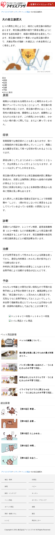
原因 (5, 80)
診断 (5, 85)
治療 (5, 87)
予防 (5, 90)
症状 (5, 83)
